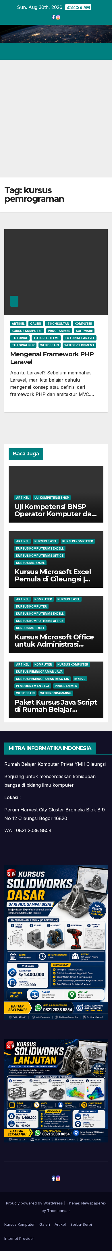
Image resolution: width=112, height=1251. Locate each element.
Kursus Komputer (27, 330)
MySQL (79, 678)
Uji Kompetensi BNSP (51, 497)
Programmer (59, 330)
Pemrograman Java (32, 686)
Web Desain (49, 345)
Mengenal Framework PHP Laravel (52, 358)
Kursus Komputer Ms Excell (40, 548)
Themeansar (58, 1210)
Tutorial (20, 338)
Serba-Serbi (81, 1224)
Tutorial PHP (23, 345)
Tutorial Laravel (80, 338)
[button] (82, 52)
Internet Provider (19, 1238)
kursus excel (45, 541)
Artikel (18, 323)
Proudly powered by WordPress (35, 1203)
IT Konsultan (58, 323)
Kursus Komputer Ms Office (39, 555)
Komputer (83, 323)
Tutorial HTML (46, 338)
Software (84, 330)
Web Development (79, 345)
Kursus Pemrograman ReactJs (42, 678)
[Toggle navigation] (103, 51)
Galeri (35, 323)
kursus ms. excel (30, 562)
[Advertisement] (56, 119)
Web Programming (56, 693)
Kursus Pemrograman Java (39, 671)
